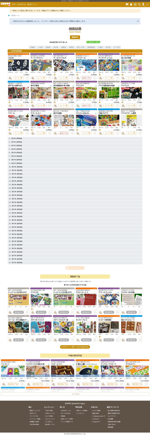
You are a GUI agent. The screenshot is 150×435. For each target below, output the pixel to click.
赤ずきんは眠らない (15, 85)
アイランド (102, 58)
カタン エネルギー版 (60, 320)
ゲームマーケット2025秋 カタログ (17, 292)
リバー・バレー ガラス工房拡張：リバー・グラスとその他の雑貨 (23, 320)
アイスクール (81, 58)
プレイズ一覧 (34, 416)
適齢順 (63, 47)
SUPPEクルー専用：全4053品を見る (75, 347)
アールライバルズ (59, 58)
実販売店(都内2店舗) (114, 421)
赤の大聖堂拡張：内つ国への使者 (61, 85)
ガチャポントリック (37, 320)
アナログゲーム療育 (128, 113)
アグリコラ (80, 85)
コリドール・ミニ (56, 364)
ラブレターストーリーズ (82, 292)
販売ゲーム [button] (32, 4)
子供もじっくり (50, 413)
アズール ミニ (36, 113)
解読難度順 (91, 47)
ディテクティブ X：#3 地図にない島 (35, 364)
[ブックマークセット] (131, 4)
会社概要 (110, 419)
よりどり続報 (96, 410)
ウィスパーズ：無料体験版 (105, 320)
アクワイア (125, 85)
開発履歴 (110, 427)
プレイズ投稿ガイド (67, 421)
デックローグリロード (108, 364)
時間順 (71, 47)
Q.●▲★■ (80, 364)
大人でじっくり (50, 419)
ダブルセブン (130, 364)
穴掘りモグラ (103, 113)
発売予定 (11, 384)
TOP (14, 4)
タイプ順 (116, 47)
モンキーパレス (81, 320)
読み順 (56, 47)
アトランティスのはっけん (82, 113)
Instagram (95, 421)
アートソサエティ (37, 58)
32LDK (11, 58)
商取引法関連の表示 (114, 413)
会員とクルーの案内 (67, 419)
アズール (11, 113)
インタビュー (81, 413)
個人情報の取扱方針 (114, 410)
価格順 (48, 47)
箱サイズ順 (80, 47)
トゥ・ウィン (5, 364)
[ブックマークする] (27, 77)
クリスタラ (34, 292)
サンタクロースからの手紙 (127, 292)
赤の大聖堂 (35, 85)
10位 (11, 60)
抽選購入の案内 (34, 421)
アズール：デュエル (105, 292)
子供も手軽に (49, 410)
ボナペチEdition (66, 413)
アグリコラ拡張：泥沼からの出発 (106, 85)
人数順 (100, 47)
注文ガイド (33, 413)
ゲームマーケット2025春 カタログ (62, 292)
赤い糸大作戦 (126, 58)
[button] (93, 42)
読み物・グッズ (50, 424)
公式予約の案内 (34, 424)
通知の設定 (95, 413)
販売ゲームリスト (35, 410)
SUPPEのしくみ (66, 410)
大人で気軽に (49, 416)
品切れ (84, 78)
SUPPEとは (21, 4)
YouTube (95, 419)
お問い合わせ (112, 424)
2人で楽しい (49, 421)
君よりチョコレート (128, 320)
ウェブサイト (112, 416)
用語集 (63, 416)
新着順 (32, 47)
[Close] (137, 21)
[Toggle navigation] (148, 4)
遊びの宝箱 (57, 113)
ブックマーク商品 (35, 419)
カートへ (18, 78)
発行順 (108, 47)
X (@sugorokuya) (97, 416)
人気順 (40, 47)
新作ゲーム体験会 (82, 410)
